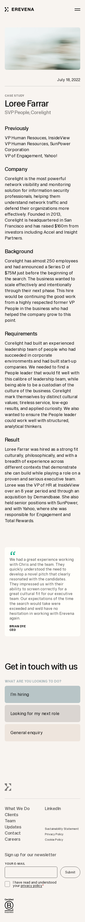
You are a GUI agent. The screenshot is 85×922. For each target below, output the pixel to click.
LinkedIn (53, 808)
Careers (12, 839)
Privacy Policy (54, 834)
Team (10, 820)
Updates (13, 826)
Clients (11, 814)
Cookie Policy (54, 839)
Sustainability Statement (62, 828)
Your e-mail (15, 863)
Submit (70, 872)
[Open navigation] (77, 9)
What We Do (17, 808)
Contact (13, 833)
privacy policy (31, 886)
